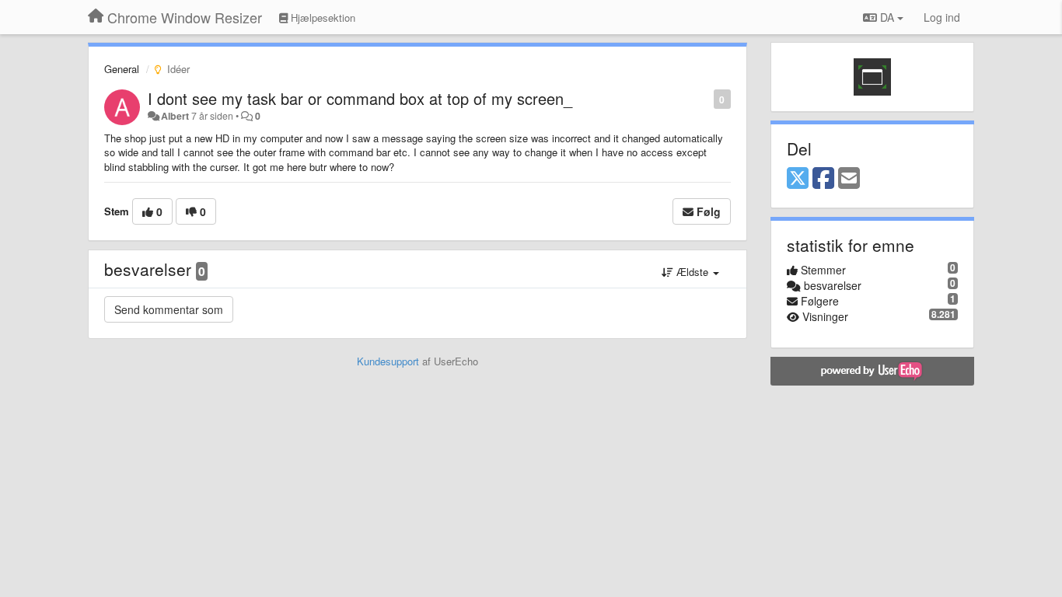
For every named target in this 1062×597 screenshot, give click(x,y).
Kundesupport (388, 361)
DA (887, 17)
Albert (175, 116)
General (121, 68)
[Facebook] (823, 179)
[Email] (849, 179)
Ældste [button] (692, 271)
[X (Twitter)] (798, 179)
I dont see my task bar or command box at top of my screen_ (360, 98)
